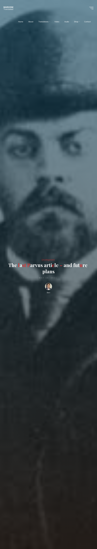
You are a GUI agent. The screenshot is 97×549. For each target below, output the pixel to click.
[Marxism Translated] (8, 8)
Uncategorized (48, 259)
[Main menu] (91, 8)
